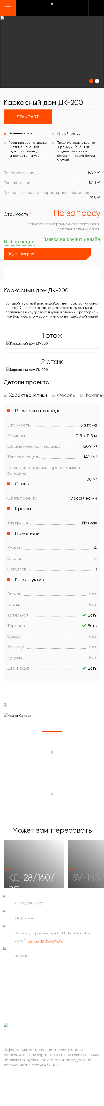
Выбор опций (19, 241)
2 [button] (71, 731)
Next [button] (19, 731)
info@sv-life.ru (25, 918)
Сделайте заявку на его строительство (52, 804)
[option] (52, 52)
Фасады (65, 395)
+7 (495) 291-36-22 (29, 903)
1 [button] (52, 731)
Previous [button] (6, 731)
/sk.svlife (21, 955)
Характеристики (27, 395)
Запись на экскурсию (45, 940)
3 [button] (90, 731)
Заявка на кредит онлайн (72, 239)
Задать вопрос (21, 254)
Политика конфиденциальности (33, 1093)
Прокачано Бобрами (32, 1080)
